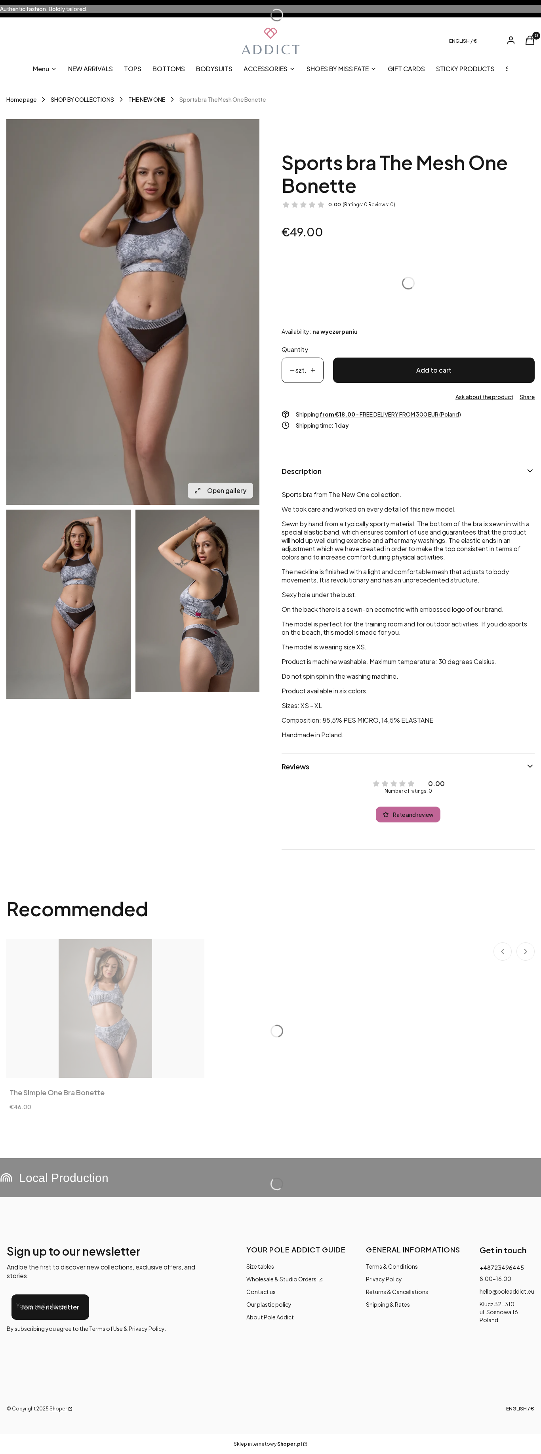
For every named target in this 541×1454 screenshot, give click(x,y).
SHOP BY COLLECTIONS (82, 99)
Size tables (260, 1266)
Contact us (261, 1291)
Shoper (58, 1409)
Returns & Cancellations (397, 1291)
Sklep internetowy (268, 1444)
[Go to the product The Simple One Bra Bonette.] (105, 1008)
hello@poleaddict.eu (507, 1291)
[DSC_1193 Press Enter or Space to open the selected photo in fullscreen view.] (197, 601)
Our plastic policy (268, 1304)
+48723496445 (502, 1267)
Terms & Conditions (392, 1266)
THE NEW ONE (146, 99)
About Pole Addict (270, 1317)
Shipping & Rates (388, 1304)
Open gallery (226, 490)
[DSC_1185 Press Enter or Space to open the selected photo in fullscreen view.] (132, 312)
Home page (21, 99)
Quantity (295, 349)
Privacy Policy (384, 1279)
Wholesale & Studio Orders (281, 1279)
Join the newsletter (50, 1307)
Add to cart (433, 370)
